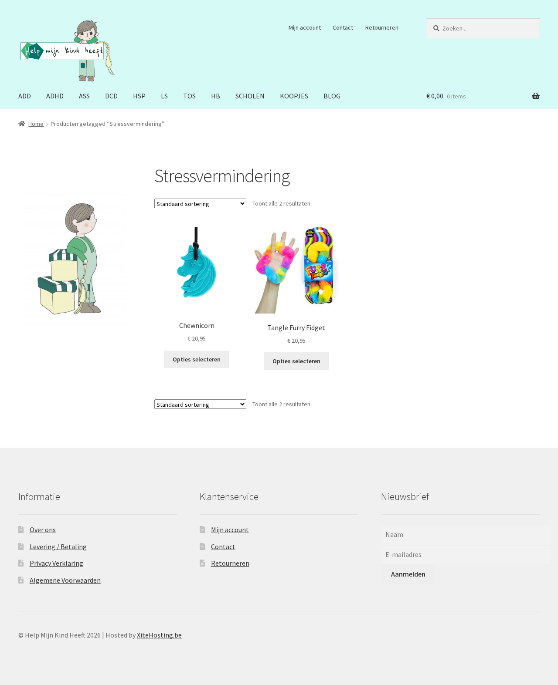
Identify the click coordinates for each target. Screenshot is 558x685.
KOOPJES (294, 95)
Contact (343, 27)
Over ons (43, 529)
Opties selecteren (197, 359)
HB (215, 95)
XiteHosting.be (159, 635)
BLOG (331, 95)
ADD (24, 95)
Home (36, 124)
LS (164, 95)
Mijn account (305, 27)
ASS (84, 95)
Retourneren (381, 27)
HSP (139, 95)
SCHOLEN (250, 95)
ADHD (55, 95)
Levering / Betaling (58, 546)
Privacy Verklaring (56, 563)
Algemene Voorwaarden (65, 580)
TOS (189, 95)
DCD (111, 95)
